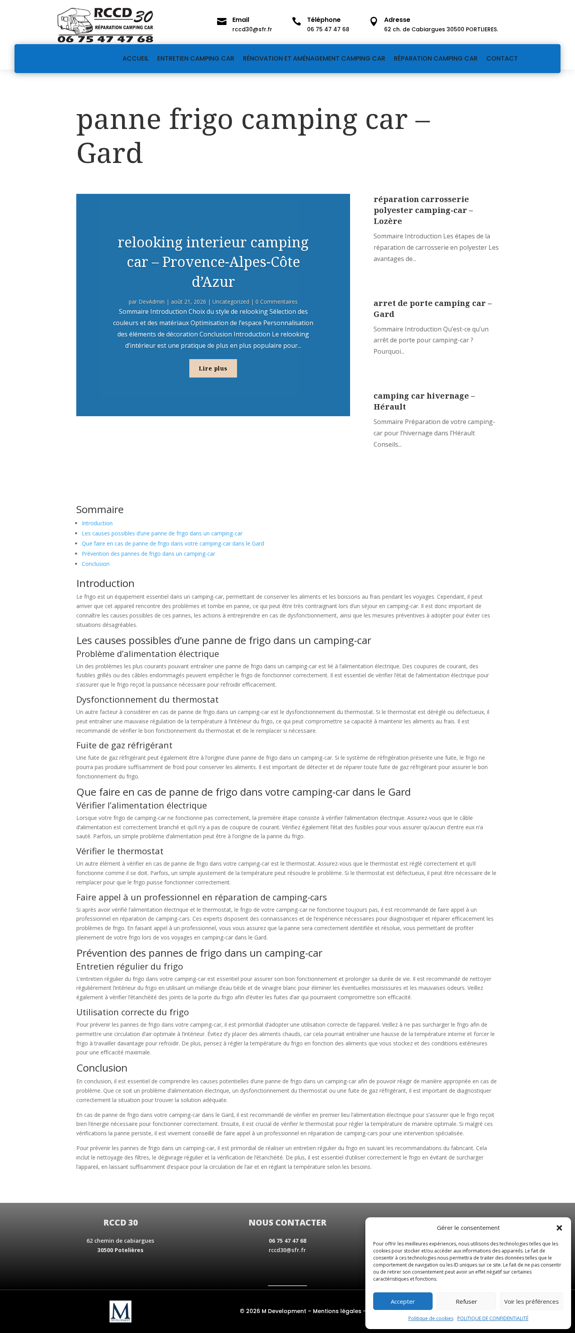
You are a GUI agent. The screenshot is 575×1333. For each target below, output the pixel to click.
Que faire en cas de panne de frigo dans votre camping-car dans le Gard (173, 543)
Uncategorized (230, 301)
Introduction (97, 523)
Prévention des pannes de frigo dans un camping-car (148, 553)
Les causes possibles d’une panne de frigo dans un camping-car (162, 533)
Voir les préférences (531, 1301)
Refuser (466, 1301)
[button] (559, 1228)
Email (240, 19)
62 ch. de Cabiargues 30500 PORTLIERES (440, 29)
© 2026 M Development (273, 1311)
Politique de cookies (430, 1318)
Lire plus (213, 368)
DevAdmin (151, 301)
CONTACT (502, 58)
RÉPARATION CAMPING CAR (436, 58)
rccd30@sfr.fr (287, 1250)
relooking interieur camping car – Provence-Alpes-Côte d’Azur (213, 262)
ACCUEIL (135, 58)
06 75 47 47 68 (287, 1240)
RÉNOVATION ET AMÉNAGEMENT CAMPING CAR (314, 58)
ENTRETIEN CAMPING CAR (195, 58)
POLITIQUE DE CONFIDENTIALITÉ (492, 1318)
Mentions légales (337, 1311)
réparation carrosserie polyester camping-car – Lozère (423, 210)
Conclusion (96, 563)
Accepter (403, 1301)
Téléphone (324, 19)
